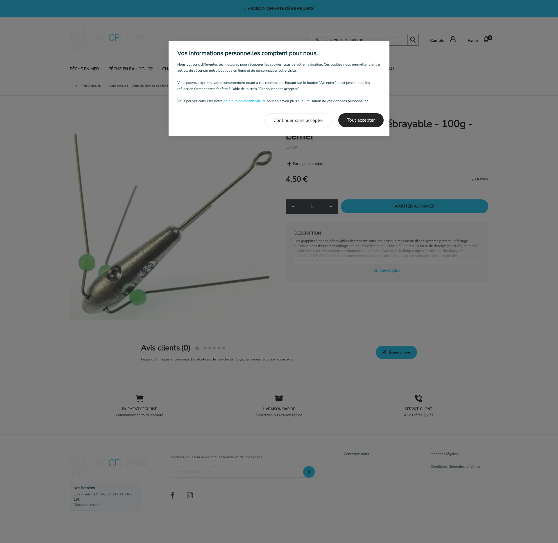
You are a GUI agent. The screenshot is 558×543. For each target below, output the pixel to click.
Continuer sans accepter (298, 120)
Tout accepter (361, 120)
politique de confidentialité (244, 101)
